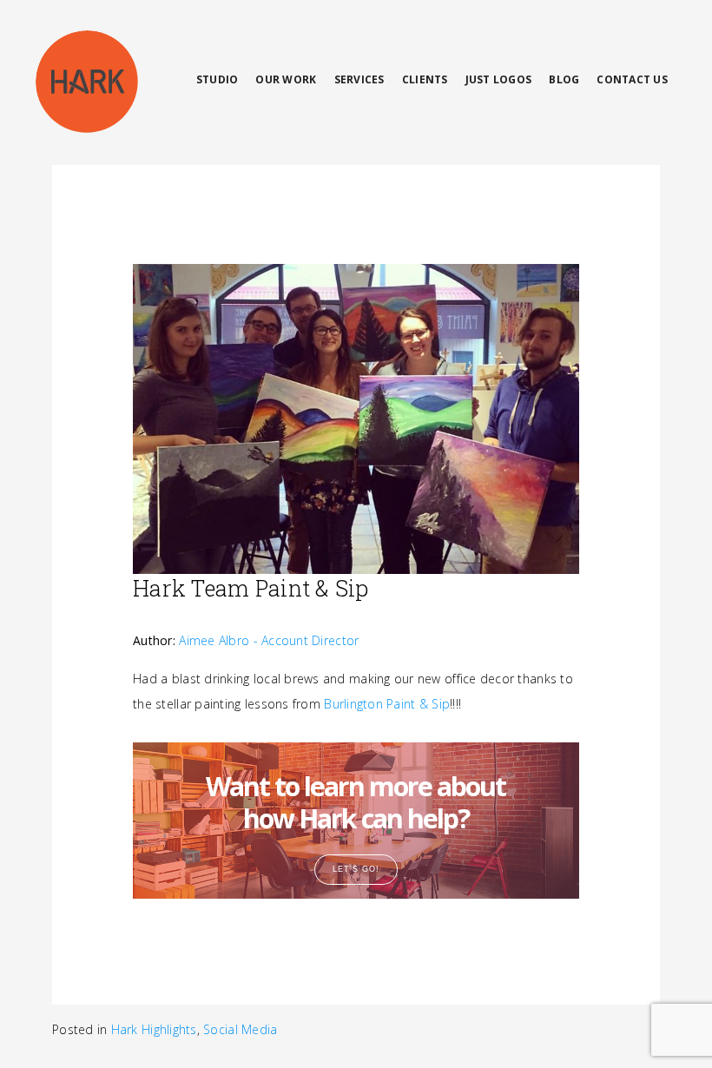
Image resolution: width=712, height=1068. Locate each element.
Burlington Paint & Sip (387, 704)
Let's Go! (356, 869)
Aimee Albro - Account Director (269, 640)
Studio (217, 79)
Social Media (240, 1029)
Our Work (285, 79)
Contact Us (632, 79)
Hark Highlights (154, 1029)
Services (359, 79)
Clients (425, 79)
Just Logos (498, 79)
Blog (564, 79)
